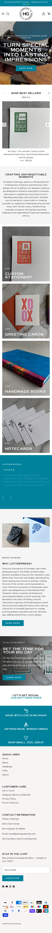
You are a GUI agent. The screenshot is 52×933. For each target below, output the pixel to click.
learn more (14, 677)
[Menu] (3, 14)
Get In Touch (8, 790)
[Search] (9, 14)
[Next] (48, 125)
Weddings (7, 766)
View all (26, 97)
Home (5, 758)
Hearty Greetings (14, 924)
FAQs (4, 770)
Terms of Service (10, 803)
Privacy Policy (9, 799)
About (5, 762)
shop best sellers (26, 93)
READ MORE (13, 623)
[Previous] (4, 125)
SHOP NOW (26, 68)
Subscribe (13, 878)
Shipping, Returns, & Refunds (16, 795)
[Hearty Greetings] (26, 13)
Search (5, 774)
